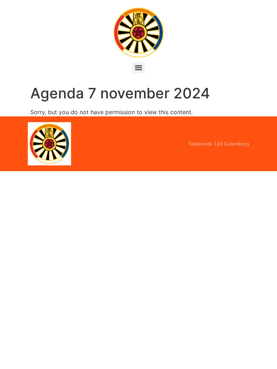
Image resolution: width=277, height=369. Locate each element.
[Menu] (138, 67)
